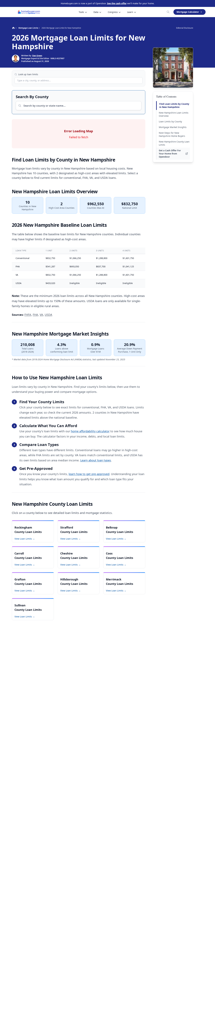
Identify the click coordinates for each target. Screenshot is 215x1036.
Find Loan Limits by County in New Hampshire (174, 105)
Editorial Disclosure (184, 28)
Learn (130, 12)
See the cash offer (117, 3)
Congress (113, 12)
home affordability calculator (90, 431)
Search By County (32, 96)
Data (95, 12)
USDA (48, 315)
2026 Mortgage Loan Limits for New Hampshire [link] (61, 28)
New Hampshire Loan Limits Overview (173, 114)
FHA (35, 315)
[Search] (168, 12)
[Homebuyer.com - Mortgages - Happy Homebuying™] (29, 12)
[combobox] (78, 80)
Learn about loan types (95, 460)
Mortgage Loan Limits (28, 28)
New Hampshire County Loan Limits (174, 143)
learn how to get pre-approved (89, 474)
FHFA (27, 315)
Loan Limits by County (170, 121)
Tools (81, 12)
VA (41, 315)
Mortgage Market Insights (173, 127)
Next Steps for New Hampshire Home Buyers (172, 134)
